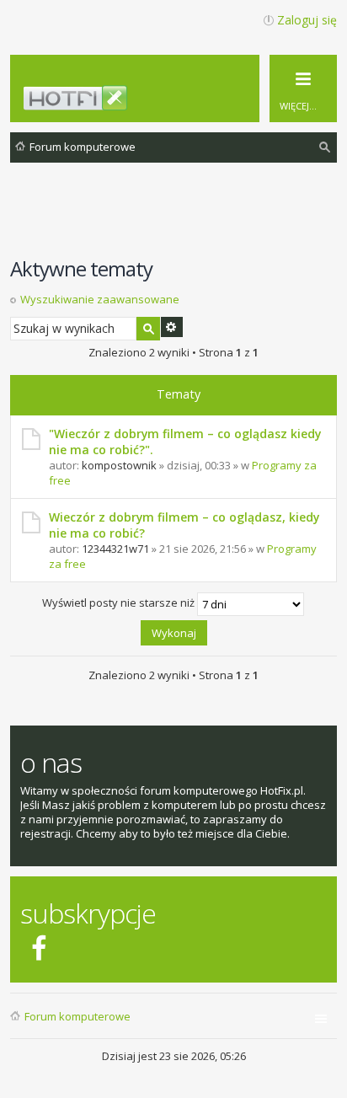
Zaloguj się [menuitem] (307, 20)
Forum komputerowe (77, 1016)
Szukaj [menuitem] (325, 149)
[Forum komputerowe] (183, 103)
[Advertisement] (178, 218)
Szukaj (148, 328)
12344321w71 (115, 548)
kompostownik (119, 465)
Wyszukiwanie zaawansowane (99, 299)
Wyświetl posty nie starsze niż (119, 602)
